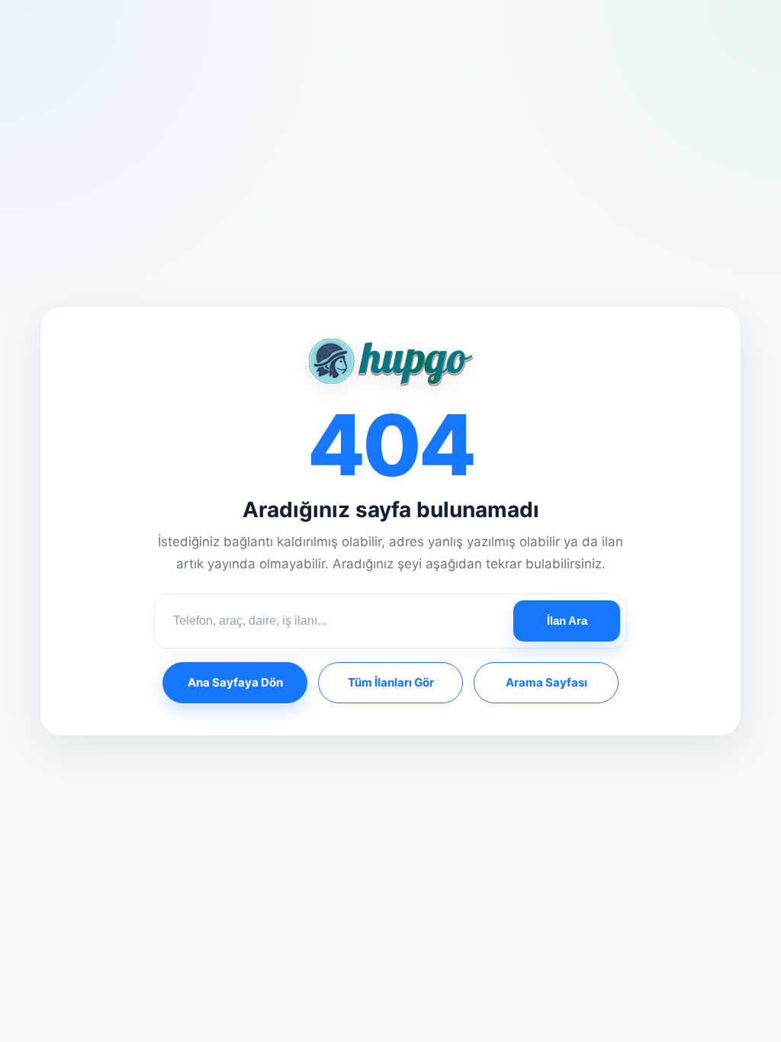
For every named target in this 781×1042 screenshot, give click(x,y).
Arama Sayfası (546, 682)
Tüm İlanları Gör (391, 682)
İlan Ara (567, 620)
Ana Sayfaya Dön (235, 682)
